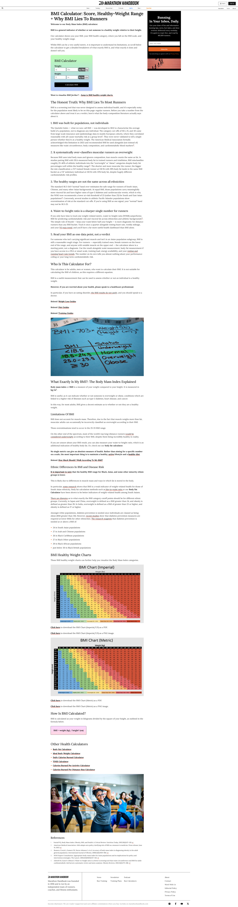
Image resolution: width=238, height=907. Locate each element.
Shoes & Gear (109, 8)
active (111, 454)
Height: (57, 73)
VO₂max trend (65, 227)
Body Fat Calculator (62, 749)
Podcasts (121, 8)
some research (69, 486)
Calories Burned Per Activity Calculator (71, 765)
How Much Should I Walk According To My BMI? (80, 460)
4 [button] (62, 198)
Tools (228, 8)
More (139, 8)
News (88, 8)
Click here (55, 627)
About (234, 8)
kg (87, 69)
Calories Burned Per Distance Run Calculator (74, 769)
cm (86, 77)
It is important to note (61, 472)
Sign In (223, 3)
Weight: (58, 66)
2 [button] (133, 145)
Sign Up (232, 3)
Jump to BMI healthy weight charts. (97, 95)
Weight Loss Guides (67, 301)
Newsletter (221, 8)
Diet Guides (63, 307)
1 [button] (102, 136)
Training (97, 8)
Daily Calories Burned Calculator (68, 757)
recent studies (92, 516)
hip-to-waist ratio (114, 489)
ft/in (81, 77)
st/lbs (82, 69)
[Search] (2, 8)
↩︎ (132, 842)
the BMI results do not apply (104, 292)
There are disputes (59, 498)
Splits (131, 8)
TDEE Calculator (60, 761)
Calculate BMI (71, 84)
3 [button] (89, 165)
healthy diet (134, 454)
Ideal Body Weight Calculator (66, 753)
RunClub (149, 8)
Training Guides (65, 313)
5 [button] (142, 218)
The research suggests (101, 518)
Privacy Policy (174, 54)
